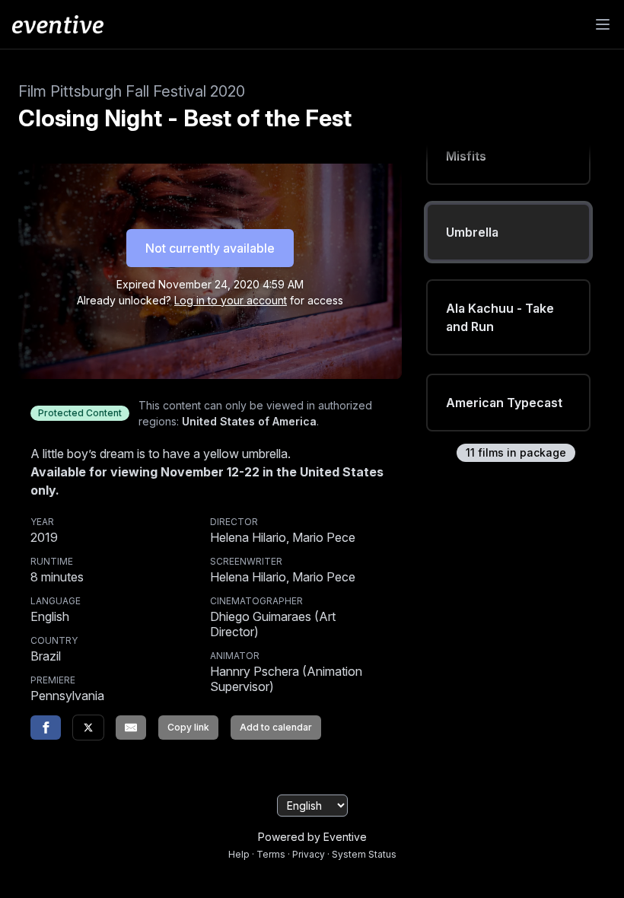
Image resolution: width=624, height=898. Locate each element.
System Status (364, 854)
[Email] (131, 727)
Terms (270, 854)
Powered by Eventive (312, 836)
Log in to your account (230, 300)
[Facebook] (45, 727)
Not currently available (210, 248)
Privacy (308, 854)
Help (239, 854)
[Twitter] (88, 727)
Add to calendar (276, 727)
